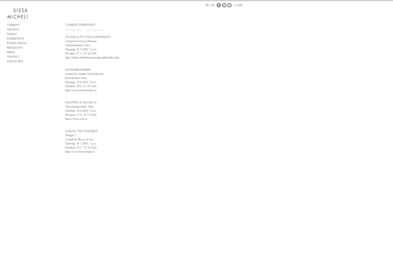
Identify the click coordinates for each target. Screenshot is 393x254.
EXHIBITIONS (15, 38)
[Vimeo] (224, 5)
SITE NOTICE (15, 61)
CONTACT (13, 56)
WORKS (12, 34)
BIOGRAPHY (15, 47)
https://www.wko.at (76, 119)
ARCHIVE (13, 29)
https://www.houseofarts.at (79, 151)
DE (207, 5)
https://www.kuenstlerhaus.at (80, 90)
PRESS (11, 52)
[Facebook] (219, 5)
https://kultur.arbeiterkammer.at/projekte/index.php (92, 57)
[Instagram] (229, 5)
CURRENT (13, 25)
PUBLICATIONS (17, 43)
